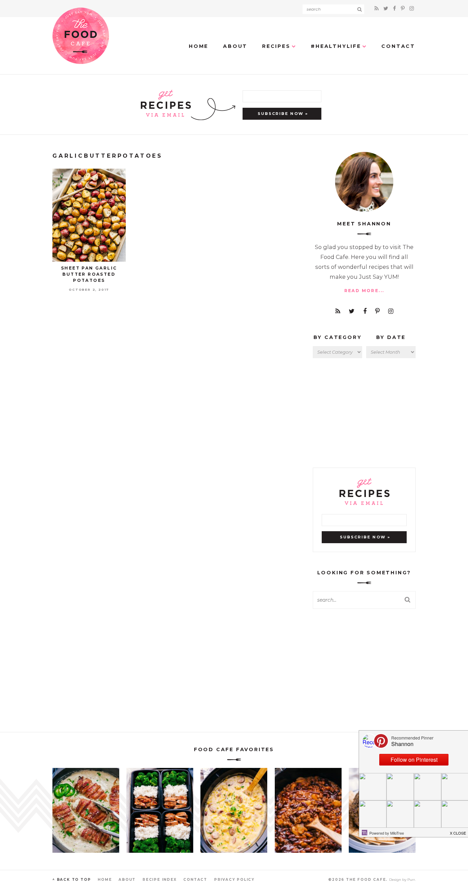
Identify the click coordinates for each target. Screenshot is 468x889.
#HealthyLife (336, 46)
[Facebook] (395, 8)
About (235, 46)
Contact (398, 46)
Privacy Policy (234, 879)
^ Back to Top (71, 879)
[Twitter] (387, 8)
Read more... (364, 290)
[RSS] (377, 8)
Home (198, 46)
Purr (411, 879)
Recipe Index (160, 879)
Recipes (276, 46)
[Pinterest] (403, 8)
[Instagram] (412, 8)
